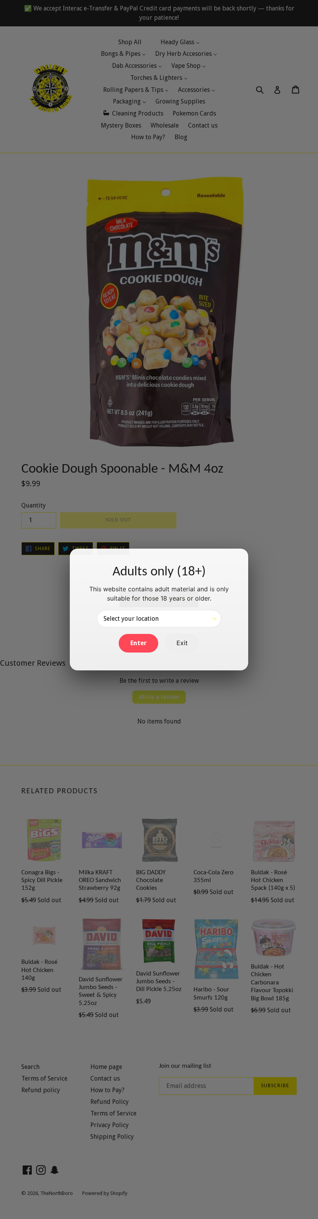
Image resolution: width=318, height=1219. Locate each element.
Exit (182, 643)
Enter (138, 643)
